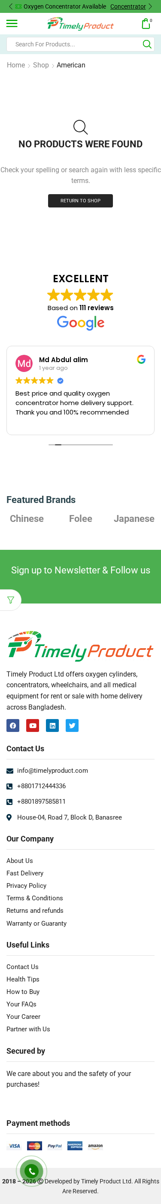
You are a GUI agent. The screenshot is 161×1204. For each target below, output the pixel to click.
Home (16, 65)
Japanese (134, 518)
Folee (80, 518)
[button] (11, 6)
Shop (41, 65)
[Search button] (147, 44)
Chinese (27, 518)
